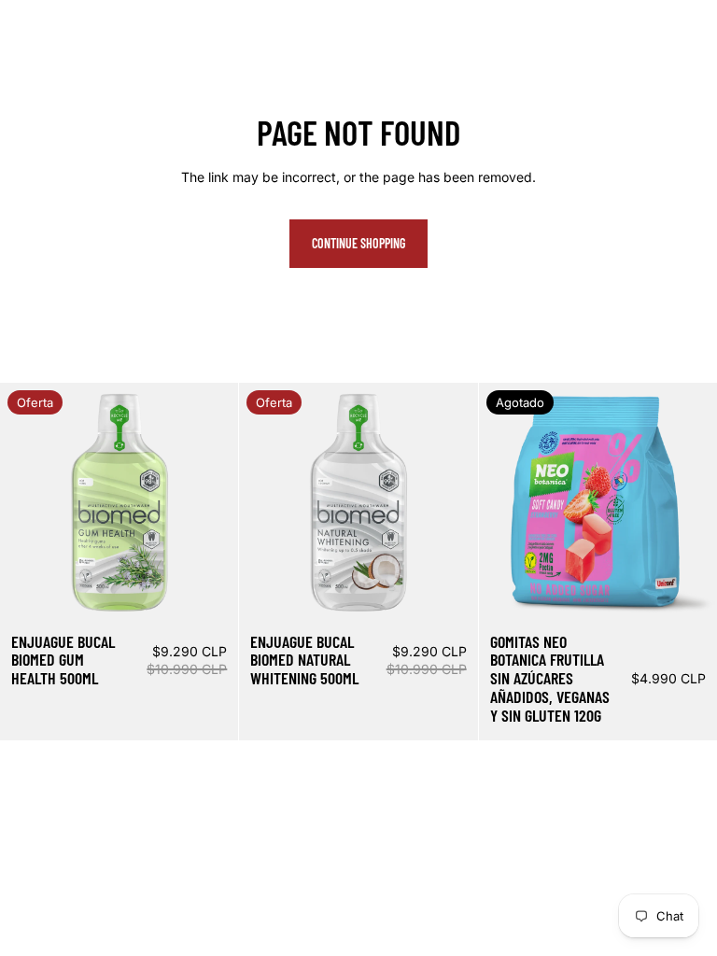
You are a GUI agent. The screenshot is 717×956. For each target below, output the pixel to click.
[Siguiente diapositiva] (210, 502)
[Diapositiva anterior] (28, 502)
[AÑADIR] (210, 593)
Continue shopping (358, 243)
